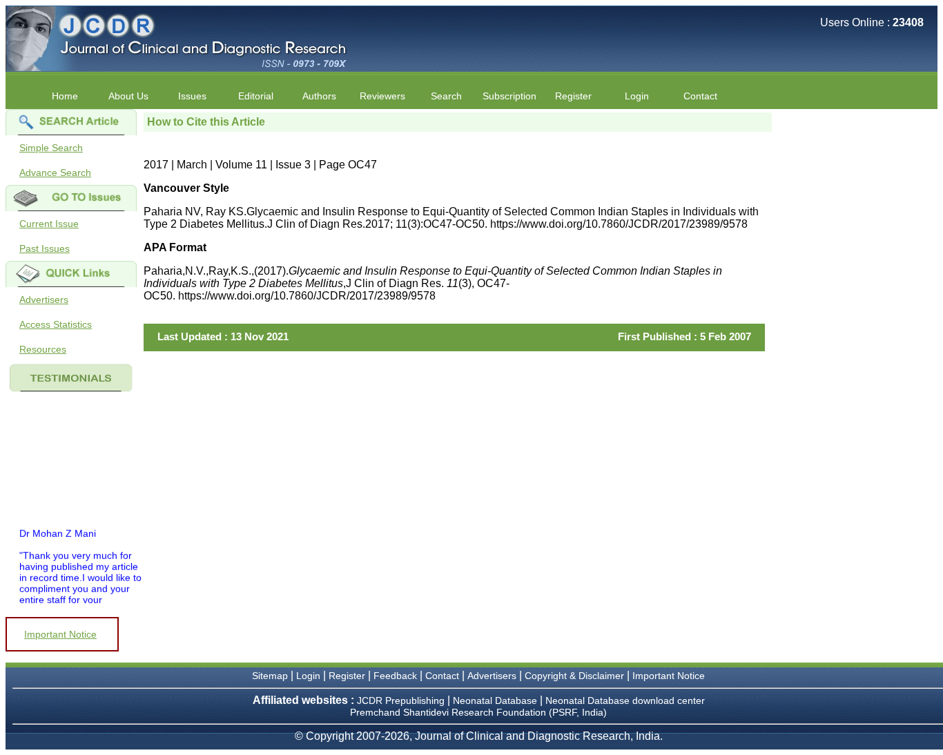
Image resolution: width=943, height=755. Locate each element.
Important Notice (60, 634)
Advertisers (43, 299)
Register (347, 675)
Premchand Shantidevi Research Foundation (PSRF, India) (478, 712)
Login (637, 95)
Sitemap (270, 675)
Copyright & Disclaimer (574, 675)
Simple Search (51, 147)
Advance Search (55, 172)
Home (65, 95)
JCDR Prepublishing (401, 700)
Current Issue (49, 223)
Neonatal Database (496, 700)
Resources (42, 349)
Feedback (395, 675)
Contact (700, 95)
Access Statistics (55, 324)
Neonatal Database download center (625, 700)
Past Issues (44, 248)
